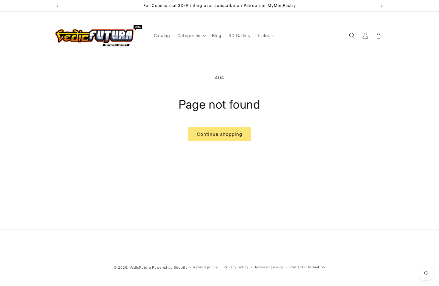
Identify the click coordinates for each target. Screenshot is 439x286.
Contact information (307, 267)
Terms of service (268, 267)
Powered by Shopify (170, 267)
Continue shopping (219, 134)
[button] (191, 35)
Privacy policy (236, 267)
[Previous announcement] (57, 5)
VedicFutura (140, 267)
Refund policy (205, 267)
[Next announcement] (381, 5)
